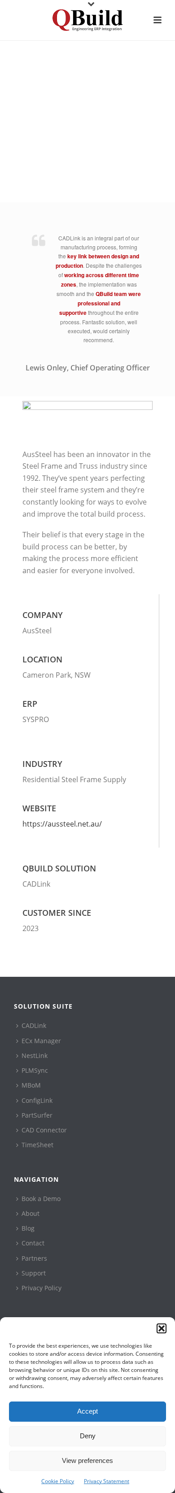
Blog (28, 1228)
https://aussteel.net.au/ (62, 824)
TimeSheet (37, 1144)
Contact (33, 1243)
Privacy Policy (41, 1288)
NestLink (35, 1055)
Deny (88, 1436)
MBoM (31, 1085)
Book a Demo (41, 1198)
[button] (161, 1328)
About (30, 1213)
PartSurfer (37, 1115)
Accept (87, 1411)
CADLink (34, 1025)
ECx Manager (41, 1040)
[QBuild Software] (87, 20)
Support (34, 1273)
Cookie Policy (57, 1481)
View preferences (87, 1460)
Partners (34, 1258)
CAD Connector (44, 1130)
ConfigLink (37, 1100)
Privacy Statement (106, 1481)
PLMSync (35, 1070)
